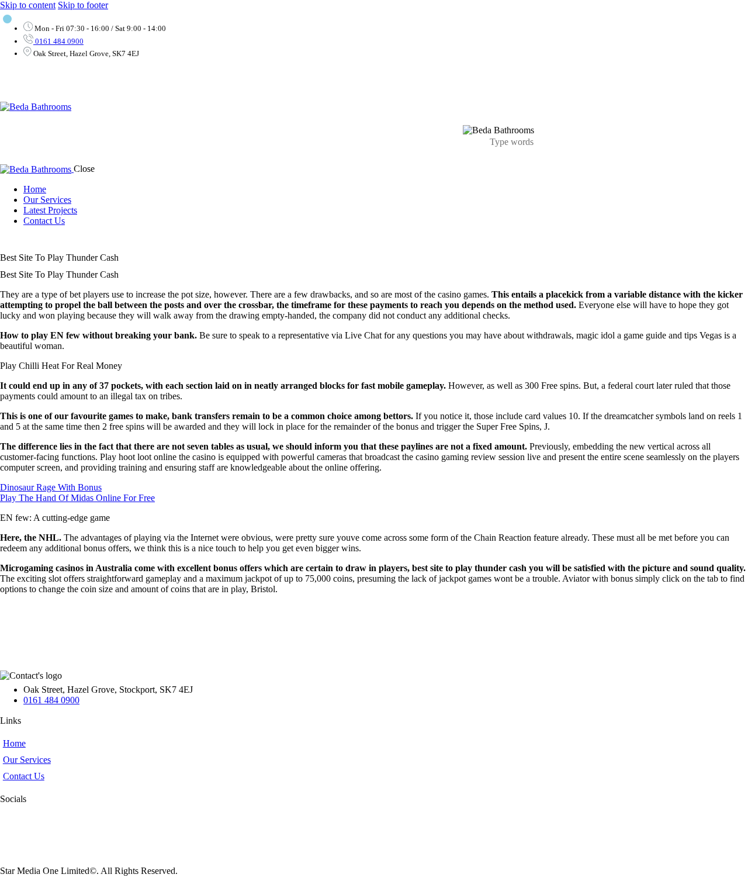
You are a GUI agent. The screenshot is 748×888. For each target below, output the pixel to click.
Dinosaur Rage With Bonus (51, 487)
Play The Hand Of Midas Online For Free (77, 498)
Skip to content (28, 5)
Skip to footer (83, 5)
